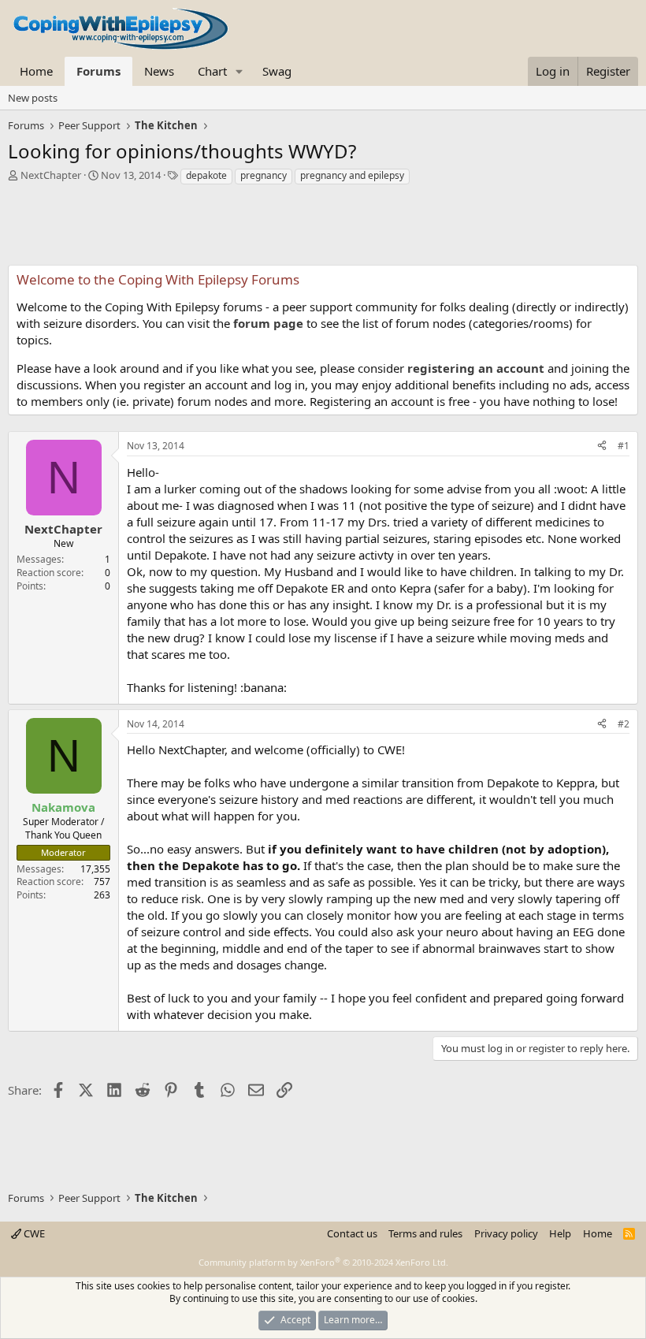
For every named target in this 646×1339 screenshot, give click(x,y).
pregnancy (263, 175)
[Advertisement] (323, 229)
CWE (33, 1233)
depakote (206, 175)
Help (560, 1233)
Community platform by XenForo (323, 1262)
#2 (623, 724)
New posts (33, 98)
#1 (623, 445)
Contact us (352, 1233)
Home (36, 71)
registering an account (475, 368)
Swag (276, 71)
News (159, 71)
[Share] (602, 446)
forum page (268, 323)
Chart (212, 71)
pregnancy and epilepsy (352, 175)
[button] (239, 71)
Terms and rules (425, 1233)
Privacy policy (506, 1233)
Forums (98, 71)
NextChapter (50, 175)
